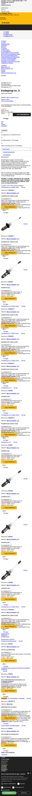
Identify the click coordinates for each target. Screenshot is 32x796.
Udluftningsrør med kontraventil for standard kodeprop (13, 680)
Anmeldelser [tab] (6, 155)
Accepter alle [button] (9, 793)
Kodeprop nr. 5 (5, 287)
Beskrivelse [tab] (5, 149)
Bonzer (3, 70)
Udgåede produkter (7, 63)
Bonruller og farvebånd (8, 60)
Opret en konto (6, 5)
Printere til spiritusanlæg (8, 58)
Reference (4, 93)
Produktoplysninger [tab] (9, 152)
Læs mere (9, 781)
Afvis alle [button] (24, 793)
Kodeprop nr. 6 (5, 588)
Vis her (22, 187)
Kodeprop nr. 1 (5, 451)
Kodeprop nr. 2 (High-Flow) (9, 615)
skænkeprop (5, 634)
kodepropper (5, 637)
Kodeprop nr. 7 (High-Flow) (9, 242)
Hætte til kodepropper (8, 649)
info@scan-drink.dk (7, 2)
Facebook (4, 755)
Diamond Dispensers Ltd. (8, 73)
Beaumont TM (5, 67)
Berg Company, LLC (7, 68)
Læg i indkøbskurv (22, 115)
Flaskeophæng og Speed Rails (10, 57)
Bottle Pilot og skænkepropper (10, 54)
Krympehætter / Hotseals (9, 707)
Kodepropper (5, 50)
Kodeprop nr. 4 (5, 496)
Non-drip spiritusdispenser (9, 56)
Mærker (3, 66)
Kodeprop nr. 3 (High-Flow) (9, 196)
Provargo (4, 48)
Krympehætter (6, 51)
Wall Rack (4, 45)
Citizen (3, 71)
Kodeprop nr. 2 (5, 396)
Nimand (3, 47)
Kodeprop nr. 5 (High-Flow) (9, 369)
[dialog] (16, 783)
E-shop (3, 42)
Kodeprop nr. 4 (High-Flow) (9, 423)
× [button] (30, 773)
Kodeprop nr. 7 (5, 542)
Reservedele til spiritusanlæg (10, 53)
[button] (16, 790)
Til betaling (6, 23)
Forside (3, 41)
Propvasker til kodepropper (9, 734)
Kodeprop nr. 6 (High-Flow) (9, 315)
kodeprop (4, 635)
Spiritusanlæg (5, 44)
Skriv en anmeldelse (7, 101)
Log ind (3, 4)
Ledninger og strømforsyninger (10, 61)
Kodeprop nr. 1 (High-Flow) (9, 342)
